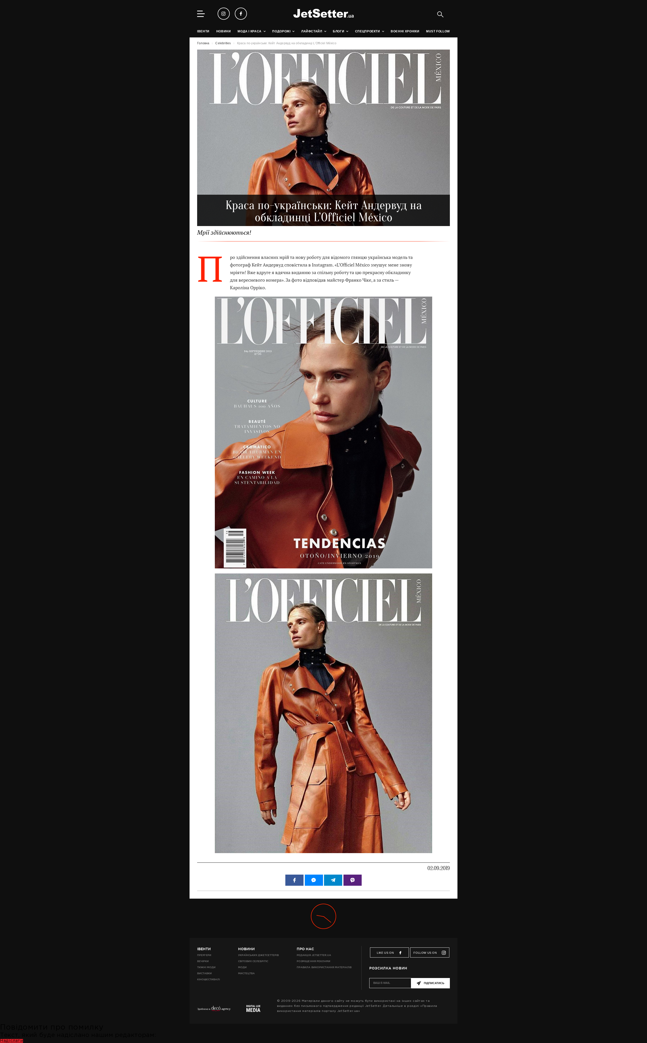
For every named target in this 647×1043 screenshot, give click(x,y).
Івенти (204, 949)
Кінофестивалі (208, 979)
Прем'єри (204, 955)
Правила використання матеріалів (324, 967)
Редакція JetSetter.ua (314, 955)
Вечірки (203, 961)
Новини (246, 949)
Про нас (305, 949)
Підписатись (434, 983)
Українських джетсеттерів (258, 955)
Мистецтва (246, 973)
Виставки (204, 973)
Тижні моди (206, 967)
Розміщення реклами (313, 961)
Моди (242, 967)
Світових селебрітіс (253, 961)
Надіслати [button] (11, 1041)
